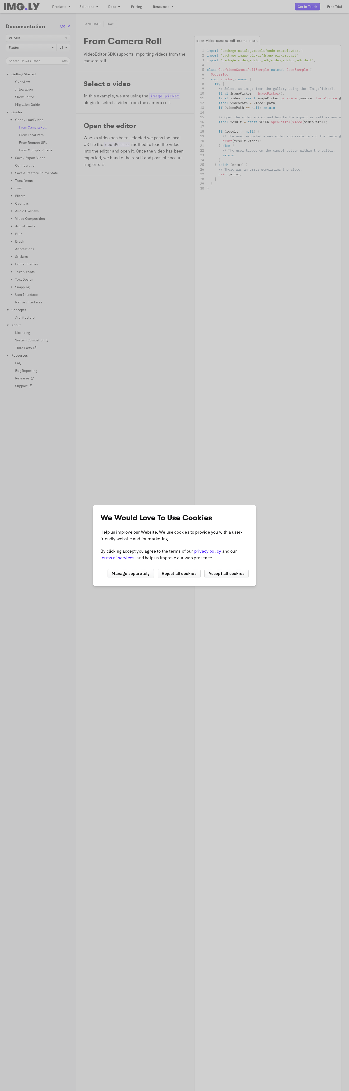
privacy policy (207, 551)
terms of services (117, 557)
